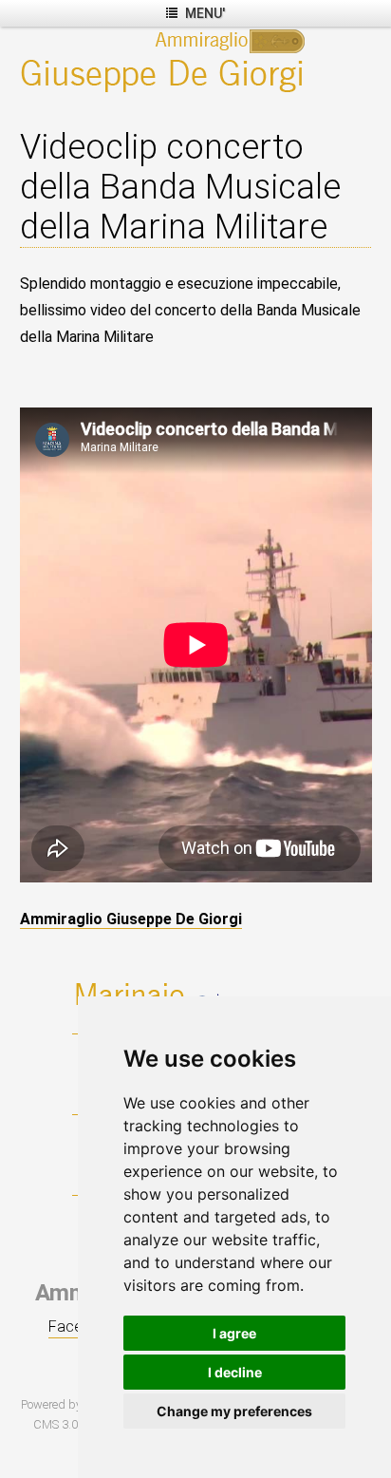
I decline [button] (235, 1372)
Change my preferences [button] (234, 1411)
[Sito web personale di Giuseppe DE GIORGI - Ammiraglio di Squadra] (166, 59)
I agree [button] (234, 1333)
